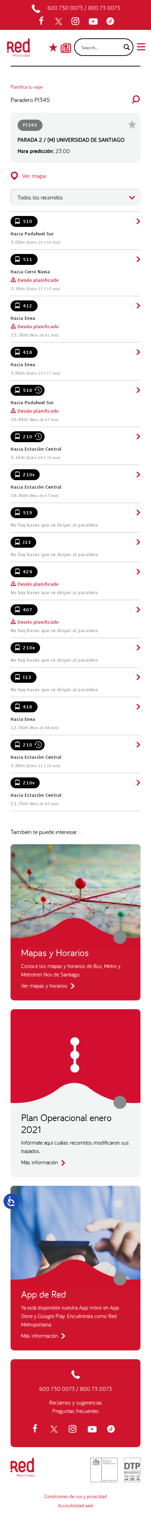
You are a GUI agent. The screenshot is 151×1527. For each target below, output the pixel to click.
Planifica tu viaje (26, 87)
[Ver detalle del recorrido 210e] (137, 647)
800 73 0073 (104, 7)
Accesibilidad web (75, 1505)
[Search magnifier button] (125, 47)
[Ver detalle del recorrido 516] (137, 390)
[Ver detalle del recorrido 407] (137, 609)
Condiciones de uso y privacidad (75, 1496)
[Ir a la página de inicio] (18, 49)
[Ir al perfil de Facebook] (43, 21)
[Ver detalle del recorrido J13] (137, 542)
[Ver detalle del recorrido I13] (137, 677)
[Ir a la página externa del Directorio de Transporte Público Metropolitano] (132, 1470)
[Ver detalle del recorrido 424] (137, 571)
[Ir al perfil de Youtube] (94, 21)
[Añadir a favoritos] (132, 124)
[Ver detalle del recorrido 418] (137, 352)
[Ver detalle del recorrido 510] (137, 221)
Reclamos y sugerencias (75, 1402)
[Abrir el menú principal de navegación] (141, 46)
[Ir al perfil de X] (59, 21)
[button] (75, 175)
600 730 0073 (65, 7)
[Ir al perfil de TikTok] (112, 21)
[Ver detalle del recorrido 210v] (137, 474)
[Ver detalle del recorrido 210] (137, 436)
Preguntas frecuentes (75, 1410)
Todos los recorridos (40, 197)
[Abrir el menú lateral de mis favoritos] (53, 47)
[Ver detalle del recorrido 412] (137, 305)
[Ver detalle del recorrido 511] (137, 259)
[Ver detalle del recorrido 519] (137, 512)
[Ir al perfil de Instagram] (76, 21)
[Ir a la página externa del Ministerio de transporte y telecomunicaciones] (104, 1470)
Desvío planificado (35, 280)
